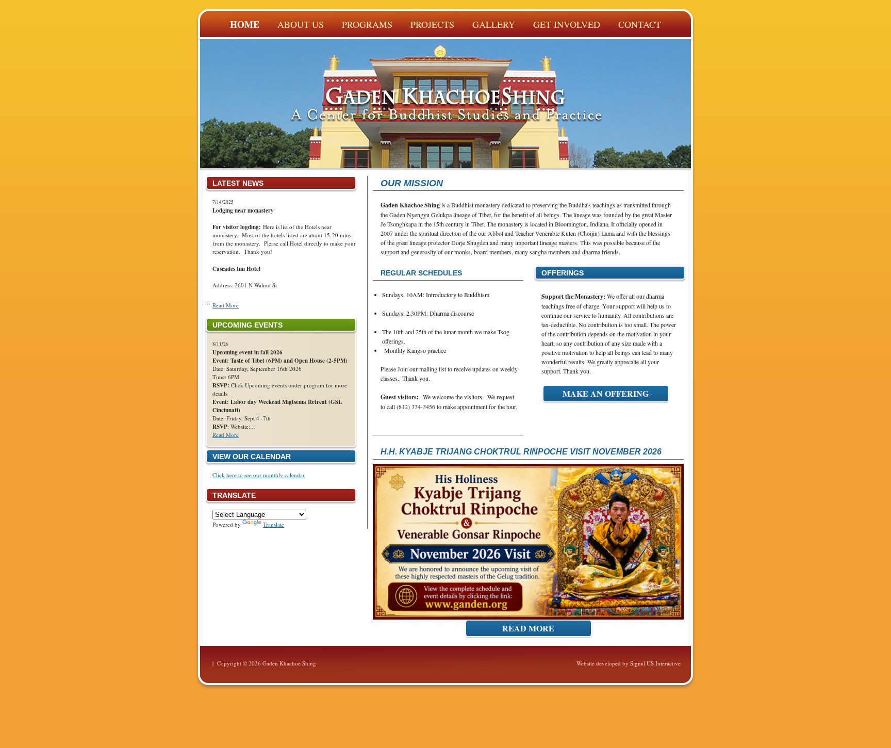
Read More (225, 305)
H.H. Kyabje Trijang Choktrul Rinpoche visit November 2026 (521, 451)
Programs (367, 24)
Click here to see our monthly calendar (258, 475)
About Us (300, 24)
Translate (273, 524)
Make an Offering (606, 393)
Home (244, 24)
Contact (639, 24)
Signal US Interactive (655, 663)
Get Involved (566, 24)
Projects (432, 24)
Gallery (493, 24)
